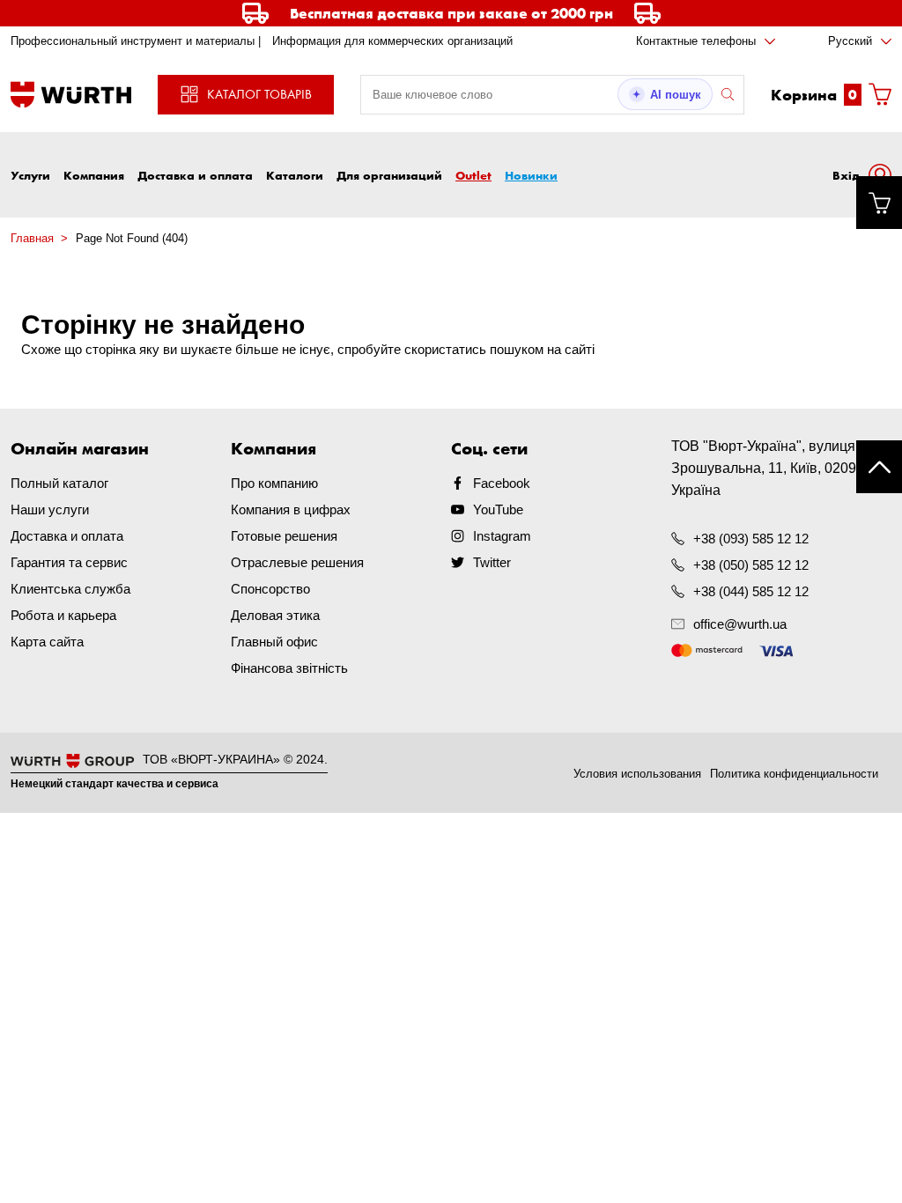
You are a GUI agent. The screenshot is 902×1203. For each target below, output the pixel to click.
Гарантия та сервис (69, 562)
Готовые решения (284, 535)
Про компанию (274, 483)
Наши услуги (50, 509)
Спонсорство (270, 588)
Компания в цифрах (291, 509)
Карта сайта (47, 641)
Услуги (30, 174)
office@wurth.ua (740, 623)
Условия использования (637, 773)
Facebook (501, 483)
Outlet (473, 174)
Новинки (531, 174)
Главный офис (274, 641)
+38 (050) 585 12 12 (751, 564)
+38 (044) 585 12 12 (751, 591)
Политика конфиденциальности (794, 773)
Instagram (502, 535)
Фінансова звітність (289, 668)
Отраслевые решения (297, 562)
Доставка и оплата (195, 174)
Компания (93, 174)
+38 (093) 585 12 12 (751, 538)
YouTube (498, 509)
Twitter (492, 562)
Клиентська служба (70, 588)
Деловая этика (275, 615)
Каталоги (294, 174)
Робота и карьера (63, 615)
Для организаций (389, 174)
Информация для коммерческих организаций (392, 41)
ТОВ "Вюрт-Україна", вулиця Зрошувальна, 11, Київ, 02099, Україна (769, 468)
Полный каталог (59, 483)
